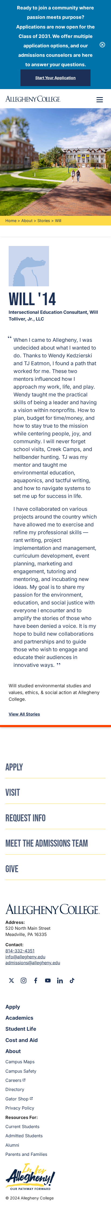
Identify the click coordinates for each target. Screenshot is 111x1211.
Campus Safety (20, 1071)
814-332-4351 (19, 950)
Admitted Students (24, 1135)
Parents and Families (26, 1154)
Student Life (20, 1029)
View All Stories (24, 714)
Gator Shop (17, 1098)
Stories (43, 220)
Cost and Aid (21, 1040)
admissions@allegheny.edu (32, 962)
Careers (13, 1080)
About (27, 220)
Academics (19, 1018)
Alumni (12, 1145)
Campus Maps (19, 1061)
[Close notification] (102, 44)
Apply (12, 1007)
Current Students (22, 1126)
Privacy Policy (19, 1108)
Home (10, 220)
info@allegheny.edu (25, 956)
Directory (14, 1089)
